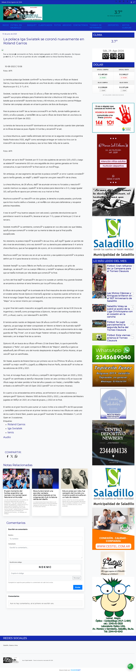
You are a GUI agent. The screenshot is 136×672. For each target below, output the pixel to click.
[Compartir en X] (11, 456)
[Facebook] (128, 2)
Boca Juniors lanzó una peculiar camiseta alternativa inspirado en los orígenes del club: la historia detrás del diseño (45, 495)
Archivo (67, 25)
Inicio (6, 25)
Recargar (77, 578)
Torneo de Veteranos (96, 26)
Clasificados (45, 25)
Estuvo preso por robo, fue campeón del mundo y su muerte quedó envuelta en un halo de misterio (74, 494)
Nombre (10, 535)
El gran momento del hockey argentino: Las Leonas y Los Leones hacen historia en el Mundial (15, 494)
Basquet (32, 25)
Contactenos (80, 25)
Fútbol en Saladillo (16, 26)
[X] (124, 2)
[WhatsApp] (121, 2)
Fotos (57, 25)
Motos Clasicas (126, 26)
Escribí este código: (16, 562)
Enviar (77, 587)
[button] (117, 2)
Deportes (113, 25)
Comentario (12, 544)
